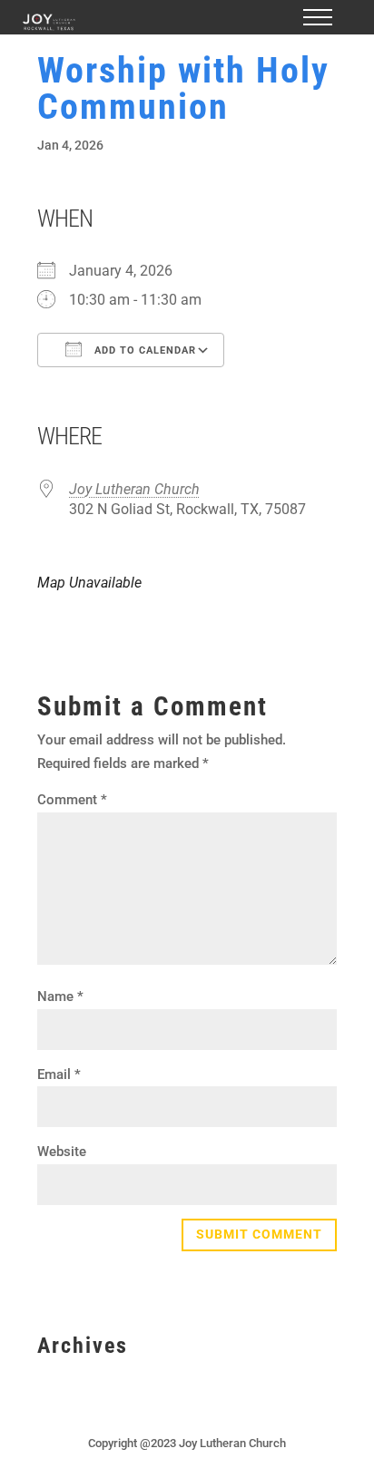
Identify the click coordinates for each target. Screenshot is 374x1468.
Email (59, 1074)
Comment (72, 800)
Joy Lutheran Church (134, 489)
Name (60, 996)
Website (61, 1151)
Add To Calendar (143, 350)
